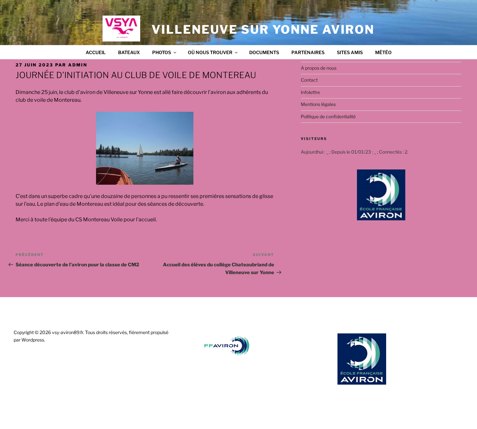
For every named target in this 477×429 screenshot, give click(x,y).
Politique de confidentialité (328, 116)
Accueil (96, 52)
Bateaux (129, 52)
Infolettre (310, 92)
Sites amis (350, 52)
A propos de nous (318, 68)
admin (77, 64)
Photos (161, 52)
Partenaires (307, 52)
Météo (383, 52)
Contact (309, 80)
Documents (264, 52)
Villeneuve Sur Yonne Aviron (263, 29)
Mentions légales (318, 104)
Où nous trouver (210, 52)
